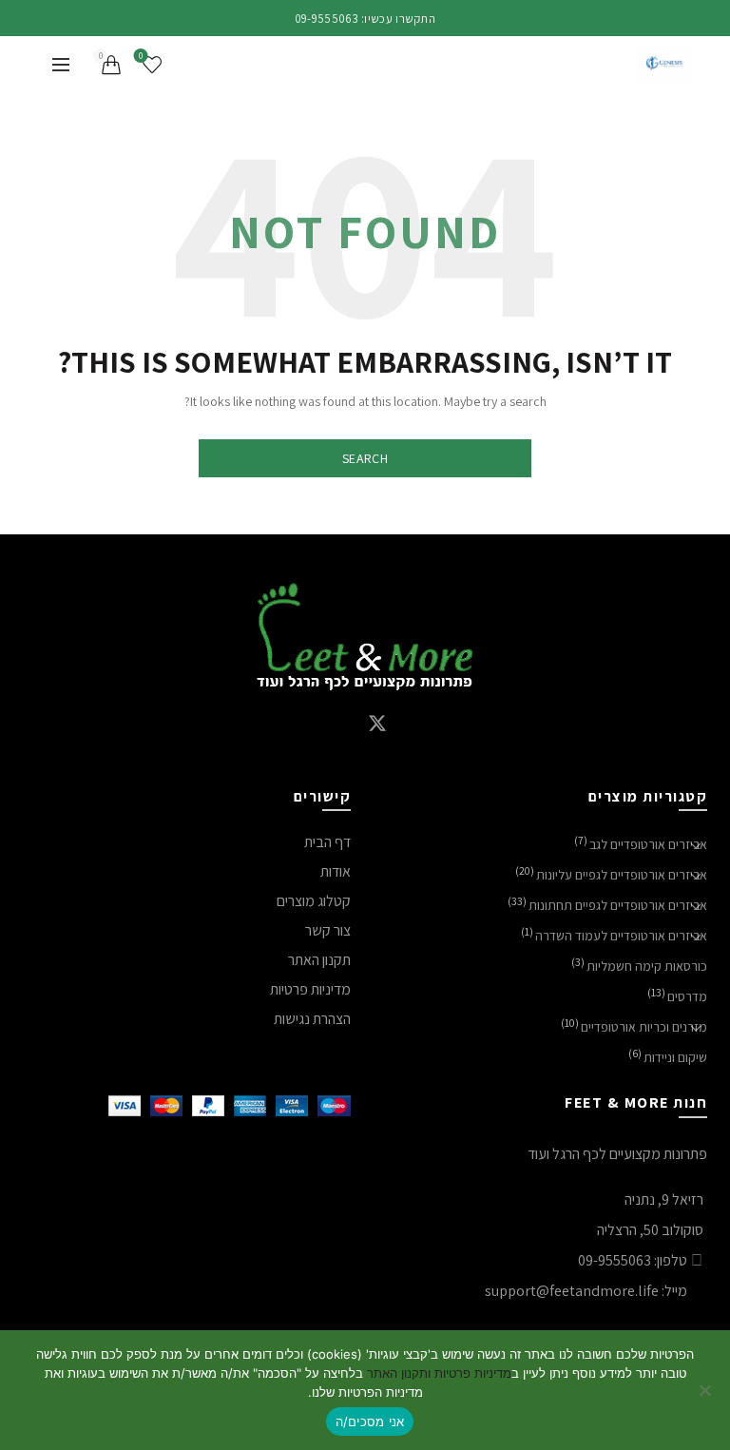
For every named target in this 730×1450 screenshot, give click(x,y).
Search (365, 458)
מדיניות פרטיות (310, 989)
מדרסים (687, 996)
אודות (335, 871)
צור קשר (328, 930)
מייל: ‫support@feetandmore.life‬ (586, 1291)
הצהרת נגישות (312, 1019)
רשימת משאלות (141, 56)
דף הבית (327, 842)
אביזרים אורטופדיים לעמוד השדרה (621, 935)
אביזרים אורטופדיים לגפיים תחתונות (617, 905)
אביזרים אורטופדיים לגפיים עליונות (621, 874)
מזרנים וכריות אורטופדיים (644, 1026)
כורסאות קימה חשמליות (646, 966)
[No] (706, 1390)
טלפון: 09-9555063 (632, 1260)
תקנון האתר (319, 960)
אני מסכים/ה (370, 1421)
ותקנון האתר (397, 1373)
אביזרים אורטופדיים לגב (648, 844)
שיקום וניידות (675, 1057)
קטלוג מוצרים (314, 901)
